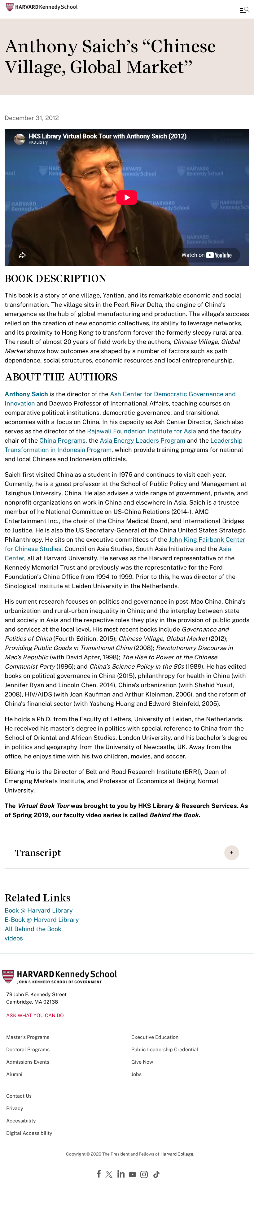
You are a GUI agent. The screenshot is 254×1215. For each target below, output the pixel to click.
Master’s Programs (27, 1037)
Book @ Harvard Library (39, 910)
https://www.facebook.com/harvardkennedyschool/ (99, 1174)
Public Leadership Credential (164, 1049)
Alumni (14, 1074)
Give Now (142, 1062)
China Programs (62, 440)
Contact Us (19, 1096)
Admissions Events (27, 1062)
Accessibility (21, 1121)
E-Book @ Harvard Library (42, 919)
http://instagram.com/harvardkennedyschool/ (145, 1175)
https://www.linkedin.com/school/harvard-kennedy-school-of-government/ (121, 1174)
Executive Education (154, 1037)
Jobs (136, 1074)
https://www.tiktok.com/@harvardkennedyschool (156, 1174)
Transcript (38, 853)
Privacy (14, 1108)
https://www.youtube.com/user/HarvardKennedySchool (133, 1175)
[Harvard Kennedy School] (41, 7)
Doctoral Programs (28, 1049)
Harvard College (176, 1154)
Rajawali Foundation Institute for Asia (141, 431)
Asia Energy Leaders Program (142, 440)
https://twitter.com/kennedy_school (110, 1175)
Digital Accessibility (29, 1133)
